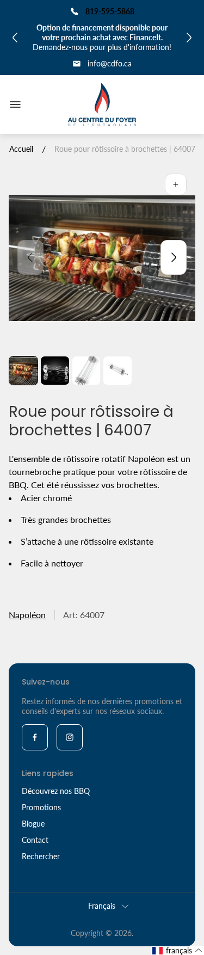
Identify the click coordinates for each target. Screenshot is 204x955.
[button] (177, 950)
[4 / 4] (117, 370)
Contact (35, 840)
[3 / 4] (86, 370)
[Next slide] (173, 257)
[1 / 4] (23, 370)
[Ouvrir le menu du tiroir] (15, 104)
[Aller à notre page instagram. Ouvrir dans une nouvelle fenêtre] (70, 737)
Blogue (33, 823)
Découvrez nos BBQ (56, 791)
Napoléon (27, 614)
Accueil (21, 148)
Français (101, 905)
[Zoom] (176, 184)
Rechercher (41, 856)
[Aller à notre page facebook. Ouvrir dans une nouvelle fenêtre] (35, 737)
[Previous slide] (30, 257)
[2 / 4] (55, 370)
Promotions (41, 807)
